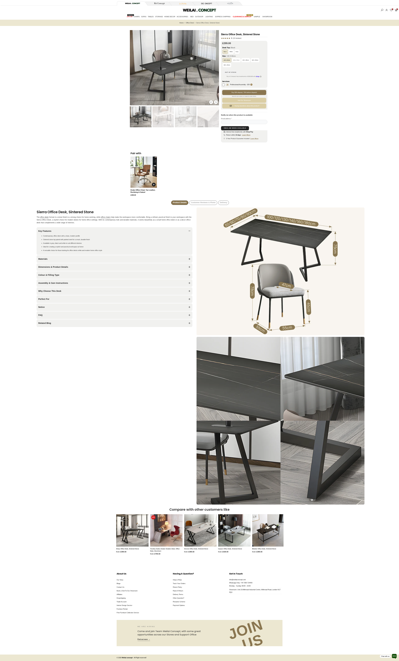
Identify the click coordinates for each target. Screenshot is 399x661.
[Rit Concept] (158, 4)
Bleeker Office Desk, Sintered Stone (264, 549)
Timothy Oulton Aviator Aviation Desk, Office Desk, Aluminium (165, 550)
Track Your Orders (179, 583)
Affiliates (119, 594)
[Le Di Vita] (181, 4)
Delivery (223, 202)
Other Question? (178, 598)
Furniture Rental (122, 609)
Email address (226, 118)
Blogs (118, 583)
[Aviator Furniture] (229, 4)
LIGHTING (209, 16)
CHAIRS (137, 16)
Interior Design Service (124, 605)
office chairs (105, 217)
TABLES (151, 16)
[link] (231, 38)
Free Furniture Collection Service (128, 613)
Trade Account (121, 602)
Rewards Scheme (179, 602)
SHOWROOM (267, 16)
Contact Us (120, 587)
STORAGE (159, 16)
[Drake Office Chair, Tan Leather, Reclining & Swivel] (143, 172)
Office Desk (190, 23)
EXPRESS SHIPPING (223, 16)
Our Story (120, 580)
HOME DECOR (169, 16)
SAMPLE (257, 16)
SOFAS (143, 16)
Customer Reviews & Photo (203, 202)
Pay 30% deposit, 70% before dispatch (244, 92)
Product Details (180, 202)
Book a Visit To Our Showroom (127, 591)
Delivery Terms (178, 594)
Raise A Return (178, 591)
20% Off (130, 15)
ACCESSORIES (182, 16)
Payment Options (179, 605)
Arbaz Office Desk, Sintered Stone (127, 549)
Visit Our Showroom (244, 100)
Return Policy (177, 587)
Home (181, 23)
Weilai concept (127, 658)
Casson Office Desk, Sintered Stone (230, 549)
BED (192, 16)
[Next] (216, 102)
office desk (44, 217)
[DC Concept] (205, 4)
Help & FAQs (177, 580)
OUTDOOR (199, 16)
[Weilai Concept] (132, 3)
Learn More (246, 135)
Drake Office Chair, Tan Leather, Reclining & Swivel (142, 191)
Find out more (143, 639)
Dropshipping (121, 598)
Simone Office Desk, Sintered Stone (196, 549)
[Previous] (211, 102)
